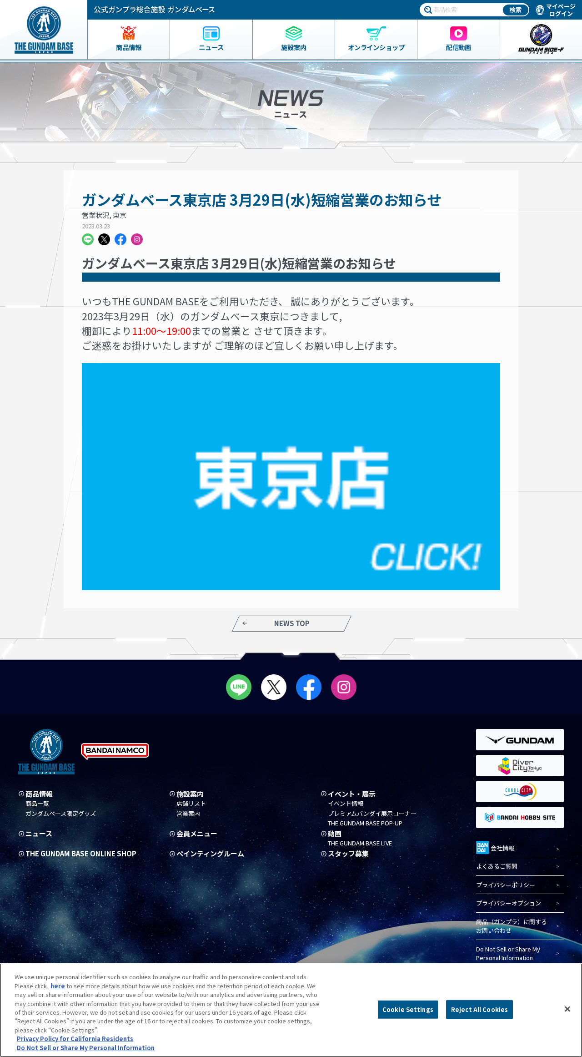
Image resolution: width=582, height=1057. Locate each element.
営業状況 (95, 215)
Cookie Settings (407, 1009)
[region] (291, 1010)
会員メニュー (196, 833)
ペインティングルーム (210, 854)
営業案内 (188, 813)
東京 (119, 215)
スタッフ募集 (348, 854)
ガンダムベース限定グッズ (60, 813)
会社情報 (502, 848)
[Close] (567, 1009)
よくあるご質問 (496, 866)
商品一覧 (37, 803)
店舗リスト (191, 803)
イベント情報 (345, 803)
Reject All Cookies (479, 1009)
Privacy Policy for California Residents (75, 1039)
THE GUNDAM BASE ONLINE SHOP (80, 854)
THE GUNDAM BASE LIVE (360, 843)
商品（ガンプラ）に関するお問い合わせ (511, 926)
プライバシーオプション (508, 903)
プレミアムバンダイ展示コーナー (372, 813)
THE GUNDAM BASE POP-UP (365, 823)
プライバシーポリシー (505, 884)
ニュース (38, 833)
